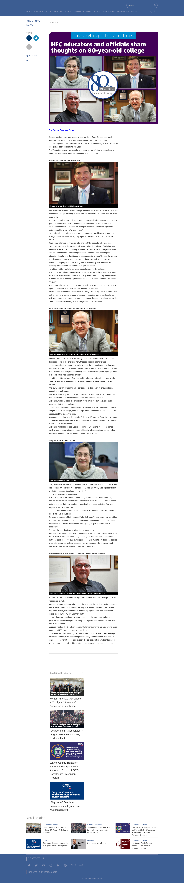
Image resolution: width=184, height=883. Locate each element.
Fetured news (60, 673)
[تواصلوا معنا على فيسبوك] (29, 865)
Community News (62, 11)
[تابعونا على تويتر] (36, 865)
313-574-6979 (77, 865)
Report (87, 11)
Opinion (77, 11)
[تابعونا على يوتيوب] (43, 865)
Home (29, 11)
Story (96, 11)
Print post (33, 56)
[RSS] (58, 865)
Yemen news (108, 11)
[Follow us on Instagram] (50, 865)
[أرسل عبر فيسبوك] (29, 38)
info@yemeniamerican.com (42, 872)
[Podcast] (65, 865)
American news (42, 11)
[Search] (155, 5)
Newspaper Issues (127, 11)
